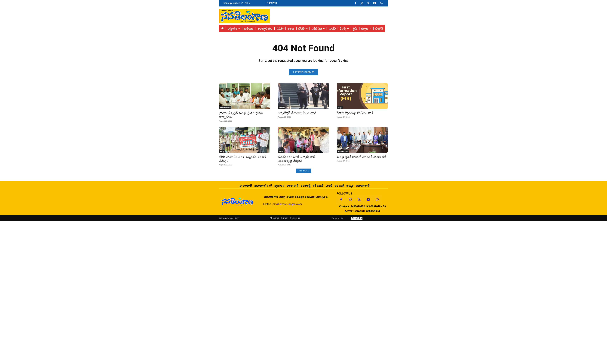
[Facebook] (355, 3)
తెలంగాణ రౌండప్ (225, 107)
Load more (302, 170)
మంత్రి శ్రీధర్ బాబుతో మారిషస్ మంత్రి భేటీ (361, 156)
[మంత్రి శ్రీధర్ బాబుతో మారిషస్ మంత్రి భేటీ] (362, 140)
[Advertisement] (328, 15)
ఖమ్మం (340, 107)
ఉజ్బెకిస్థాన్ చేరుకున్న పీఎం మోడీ (297, 112)
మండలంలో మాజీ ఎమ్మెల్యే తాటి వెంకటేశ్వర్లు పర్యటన (297, 158)
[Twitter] (368, 3)
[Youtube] (375, 3)
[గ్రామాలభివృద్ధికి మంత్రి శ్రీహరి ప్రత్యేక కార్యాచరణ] (244, 96)
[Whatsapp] (377, 199)
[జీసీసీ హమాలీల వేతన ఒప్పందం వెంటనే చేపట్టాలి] (244, 140)
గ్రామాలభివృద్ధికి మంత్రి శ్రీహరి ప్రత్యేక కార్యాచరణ (241, 114)
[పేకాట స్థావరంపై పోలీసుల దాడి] (362, 96)
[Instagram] (362, 3)
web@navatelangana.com (288, 203)
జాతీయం (282, 107)
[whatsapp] (381, 3)
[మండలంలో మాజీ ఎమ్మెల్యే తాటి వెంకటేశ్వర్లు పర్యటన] (303, 140)
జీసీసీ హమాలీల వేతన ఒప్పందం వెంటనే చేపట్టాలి (242, 158)
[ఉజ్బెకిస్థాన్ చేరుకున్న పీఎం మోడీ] (303, 96)
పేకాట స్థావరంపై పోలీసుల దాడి (355, 112)
